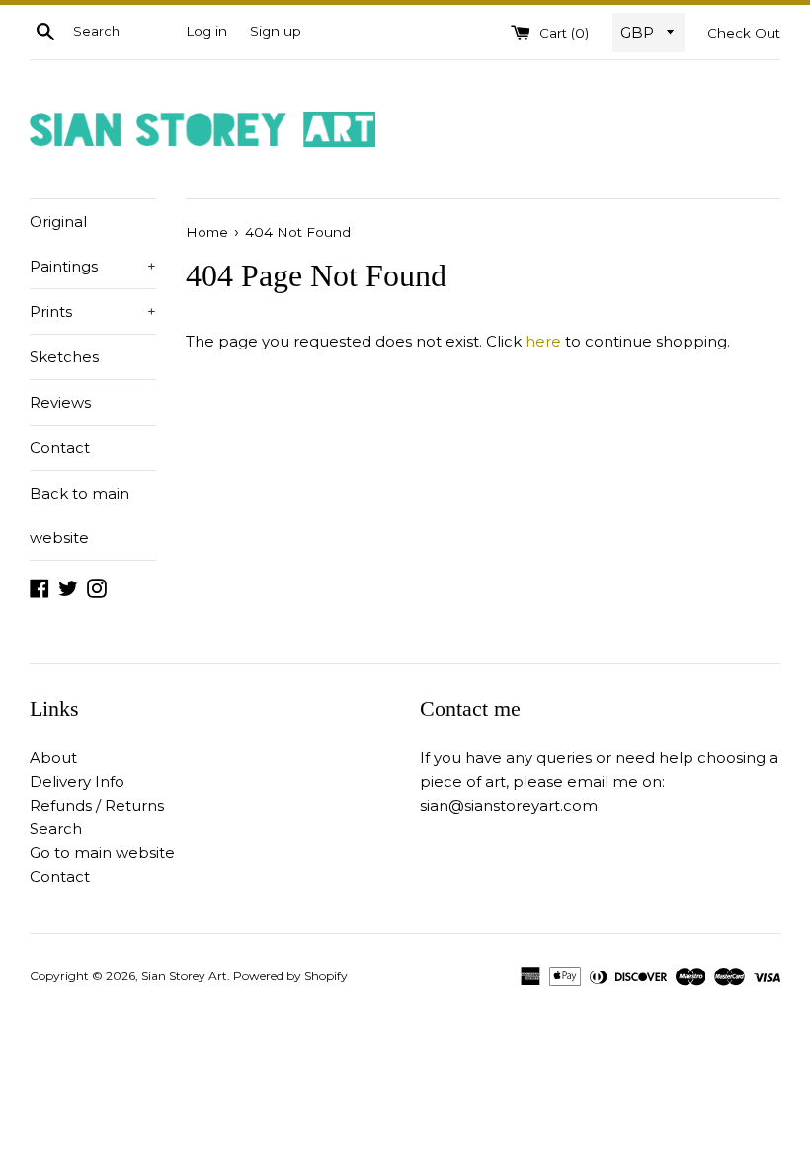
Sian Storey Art (184, 976)
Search (56, 828)
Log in (206, 31)
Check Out (743, 32)
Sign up (275, 31)
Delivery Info (77, 781)
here (543, 341)
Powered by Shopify (290, 976)
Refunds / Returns (97, 805)
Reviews (60, 402)
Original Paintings (93, 243)
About (53, 757)
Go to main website (102, 852)
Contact (60, 447)
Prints (93, 311)
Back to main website (79, 515)
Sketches (64, 357)
